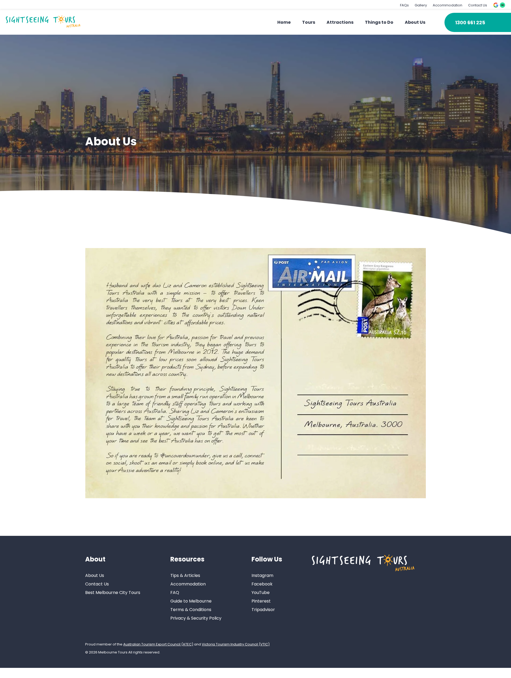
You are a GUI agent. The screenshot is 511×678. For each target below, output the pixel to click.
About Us (415, 22)
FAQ (174, 592)
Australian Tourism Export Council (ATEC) (158, 644)
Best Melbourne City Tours (112, 592)
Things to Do (379, 22)
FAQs (404, 5)
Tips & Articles (185, 575)
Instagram (262, 575)
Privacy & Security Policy (195, 618)
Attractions (340, 22)
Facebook (262, 584)
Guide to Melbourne (191, 601)
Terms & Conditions (190, 610)
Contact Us (477, 5)
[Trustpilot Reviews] (502, 5)
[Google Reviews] (495, 5)
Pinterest (261, 601)
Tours (308, 22)
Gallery (421, 5)
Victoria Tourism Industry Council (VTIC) (236, 644)
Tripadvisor (263, 610)
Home (284, 22)
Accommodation (447, 5)
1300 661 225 (470, 22)
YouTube (261, 592)
